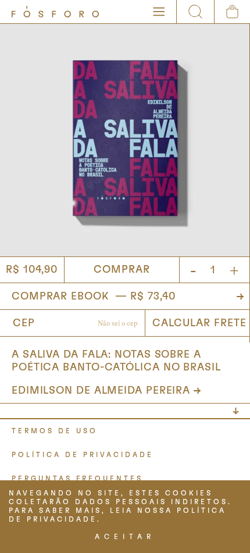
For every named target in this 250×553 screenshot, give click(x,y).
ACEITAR (125, 536)
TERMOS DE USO (55, 430)
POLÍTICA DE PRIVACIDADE (82, 454)
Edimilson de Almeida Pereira (101, 391)
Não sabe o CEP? (118, 324)
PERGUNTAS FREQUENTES (77, 478)
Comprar (121, 270)
